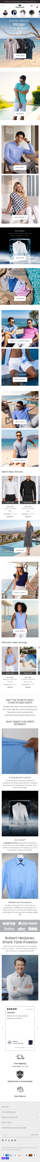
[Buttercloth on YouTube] (12, 1140)
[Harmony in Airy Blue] (10, 659)
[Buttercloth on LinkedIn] (15, 1140)
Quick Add (10, 502)
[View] (20, 43)
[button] (17, 477)
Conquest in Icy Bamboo (28, 679)
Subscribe (34, 1135)
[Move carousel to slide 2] (18, 63)
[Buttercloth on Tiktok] (9, 1140)
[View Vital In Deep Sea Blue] (30, 1042)
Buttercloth (16, 1148)
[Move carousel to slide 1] (15, 63)
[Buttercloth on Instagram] (6, 1140)
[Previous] (2, 1028)
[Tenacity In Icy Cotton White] (10, 488)
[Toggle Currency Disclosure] (32, 6)
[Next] (37, 1028)
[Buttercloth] (20, 6)
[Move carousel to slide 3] (20, 63)
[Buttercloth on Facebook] (3, 1140)
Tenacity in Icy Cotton (10, 508)
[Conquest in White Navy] (28, 659)
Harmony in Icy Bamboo (10, 679)
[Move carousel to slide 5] (24, 63)
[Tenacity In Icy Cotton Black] (28, 488)
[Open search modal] (35, 6)
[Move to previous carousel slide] (12, 63)
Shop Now (19, 114)
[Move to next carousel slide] (28, 63)
